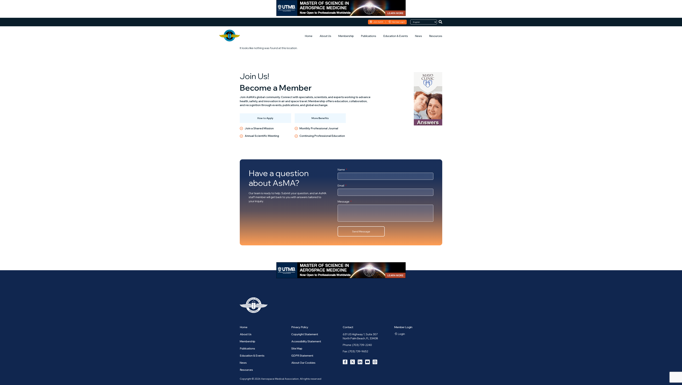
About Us (325, 36)
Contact (348, 327)
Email (341, 185)
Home (308, 36)
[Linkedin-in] (360, 362)
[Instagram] (375, 362)
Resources (435, 36)
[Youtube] (367, 362)
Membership (346, 36)
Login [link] (401, 334)
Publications (368, 36)
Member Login (398, 22)
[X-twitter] (352, 362)
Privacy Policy (299, 327)
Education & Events (395, 36)
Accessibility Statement (306, 341)
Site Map (296, 348)
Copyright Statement (304, 334)
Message (344, 201)
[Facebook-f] (345, 362)
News (418, 36)
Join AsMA (378, 22)
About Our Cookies (303, 362)
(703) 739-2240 (362, 345)
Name (341, 169)
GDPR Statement (302, 355)
